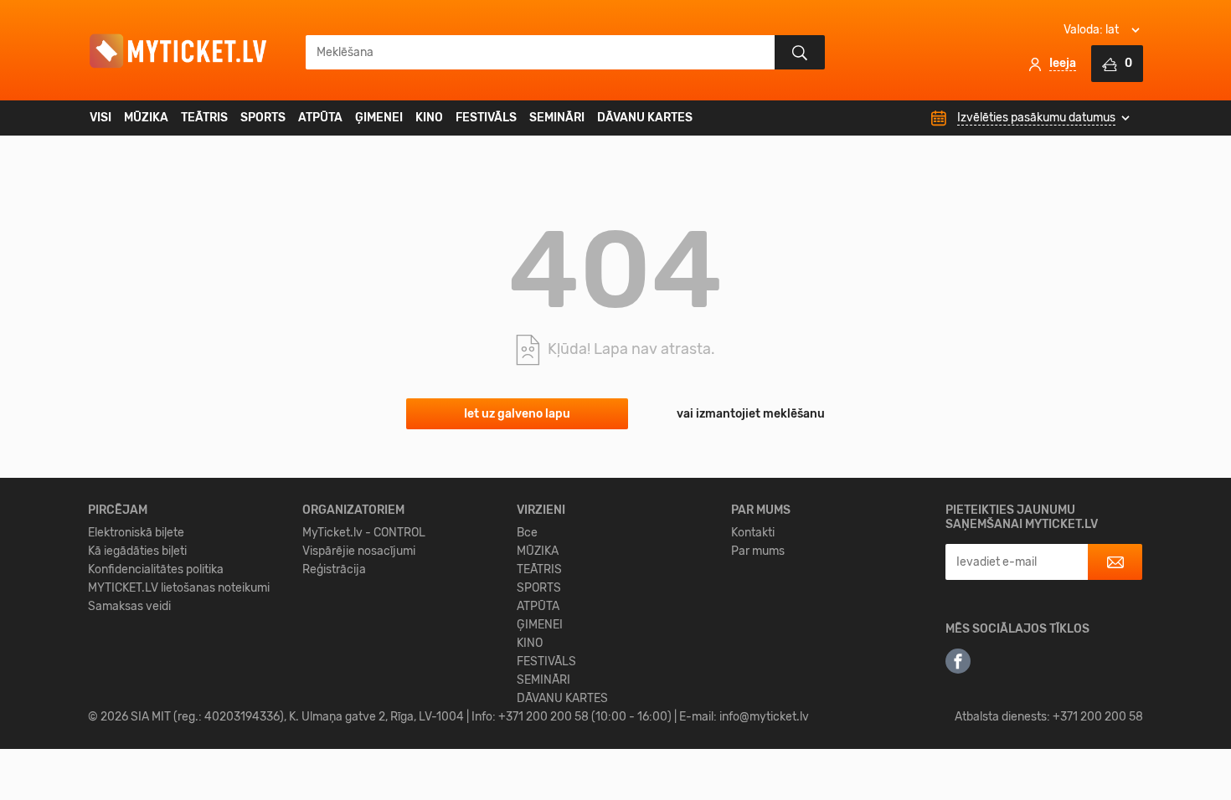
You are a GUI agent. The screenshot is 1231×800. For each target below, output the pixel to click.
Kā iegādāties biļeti (137, 551)
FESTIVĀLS (486, 117)
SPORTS (263, 117)
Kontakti (753, 533)
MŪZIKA (146, 117)
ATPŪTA (320, 117)
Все (527, 533)
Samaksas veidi (129, 606)
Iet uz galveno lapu (517, 414)
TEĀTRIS (204, 117)
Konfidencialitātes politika (156, 569)
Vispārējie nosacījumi (358, 551)
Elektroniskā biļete (136, 533)
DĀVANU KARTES (645, 117)
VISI (100, 117)
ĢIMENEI (379, 117)
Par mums (758, 551)
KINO (429, 117)
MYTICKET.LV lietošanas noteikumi (179, 588)
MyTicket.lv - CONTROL (363, 533)
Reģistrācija (334, 569)
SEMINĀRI (557, 117)
